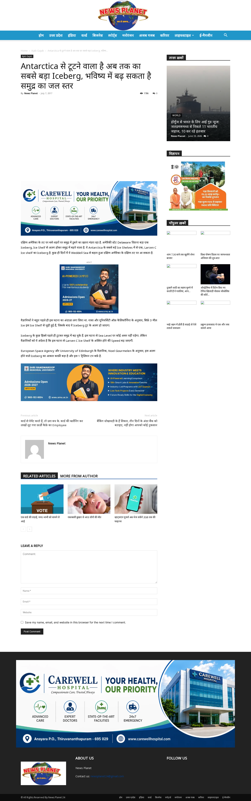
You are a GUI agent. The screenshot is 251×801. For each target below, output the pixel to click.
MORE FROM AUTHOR (79, 476)
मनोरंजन (128, 35)
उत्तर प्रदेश (56, 35)
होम (41, 35)
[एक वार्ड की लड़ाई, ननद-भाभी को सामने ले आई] (42, 499)
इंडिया (72, 35)
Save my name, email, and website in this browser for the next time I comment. (75, 622)
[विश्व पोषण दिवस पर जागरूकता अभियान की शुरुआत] (215, 241)
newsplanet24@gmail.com (107, 776)
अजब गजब (147, 35)
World (176, 115)
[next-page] (29, 529)
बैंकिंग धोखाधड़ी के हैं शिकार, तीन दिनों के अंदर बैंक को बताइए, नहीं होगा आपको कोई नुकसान (127, 423)
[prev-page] (23, 529)
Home (24, 50)
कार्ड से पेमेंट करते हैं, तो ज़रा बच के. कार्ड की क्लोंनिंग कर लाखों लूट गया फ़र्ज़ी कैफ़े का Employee (52, 423)
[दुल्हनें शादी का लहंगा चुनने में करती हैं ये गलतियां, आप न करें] (181, 274)
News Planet (31, 93)
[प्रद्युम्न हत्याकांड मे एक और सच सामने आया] (215, 311)
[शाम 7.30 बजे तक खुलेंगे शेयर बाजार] (181, 241)
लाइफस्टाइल (183, 35)
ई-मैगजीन (206, 35)
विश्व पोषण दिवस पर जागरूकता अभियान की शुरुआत (215, 256)
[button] (225, 35)
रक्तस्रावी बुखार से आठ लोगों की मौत (84, 517)
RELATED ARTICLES (39, 476)
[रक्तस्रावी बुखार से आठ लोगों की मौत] (89, 499)
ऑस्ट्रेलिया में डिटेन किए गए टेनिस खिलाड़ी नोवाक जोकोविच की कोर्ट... (215, 291)
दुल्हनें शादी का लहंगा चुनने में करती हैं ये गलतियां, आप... (180, 289)
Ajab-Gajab (37, 50)
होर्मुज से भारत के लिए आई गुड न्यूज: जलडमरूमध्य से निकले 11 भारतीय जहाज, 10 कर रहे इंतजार (195, 126)
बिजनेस (98, 35)
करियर (164, 35)
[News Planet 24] (125, 15)
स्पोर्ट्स (112, 35)
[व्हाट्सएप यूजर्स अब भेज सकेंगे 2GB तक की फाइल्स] (136, 499)
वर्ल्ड (84, 35)
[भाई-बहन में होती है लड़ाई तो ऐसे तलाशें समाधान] (181, 311)
